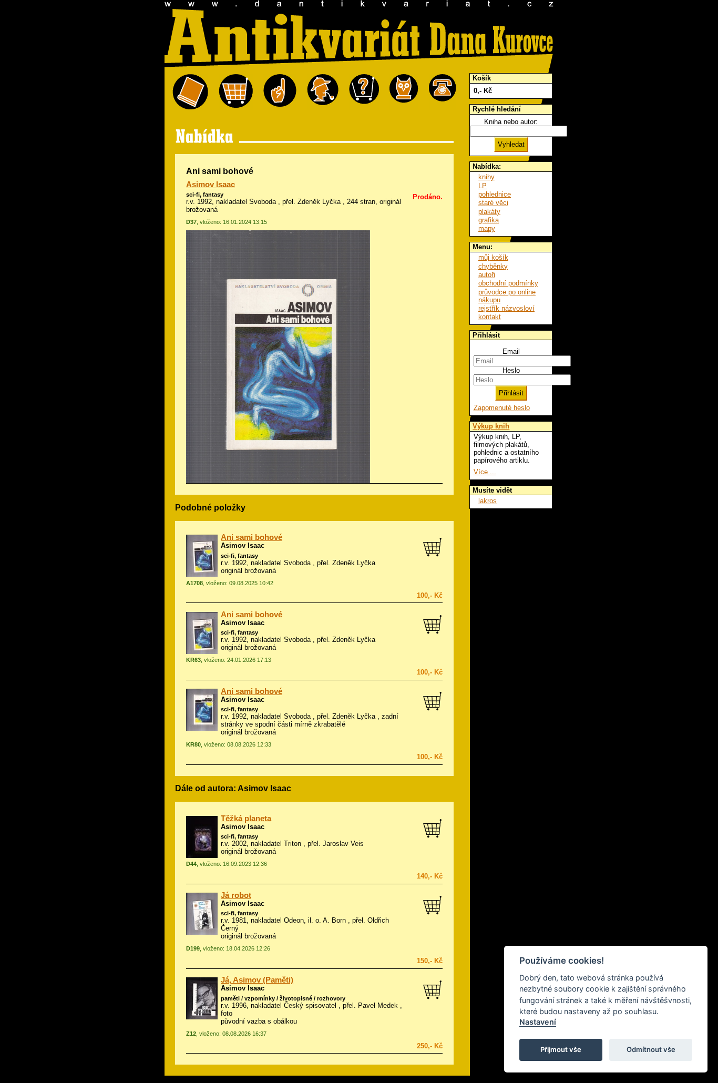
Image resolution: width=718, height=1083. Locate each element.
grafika (488, 220)
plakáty (489, 212)
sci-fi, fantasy (204, 194)
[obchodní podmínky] (279, 92)
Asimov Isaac (210, 184)
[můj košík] (236, 92)
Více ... (485, 472)
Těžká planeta (246, 818)
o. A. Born (330, 920)
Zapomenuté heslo (502, 408)
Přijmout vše (560, 1049)
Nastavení (537, 1021)
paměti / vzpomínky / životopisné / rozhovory (283, 998)
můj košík (493, 257)
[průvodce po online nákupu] (364, 92)
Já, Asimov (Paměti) (257, 980)
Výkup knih (491, 426)
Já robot (236, 895)
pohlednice (494, 194)
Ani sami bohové (251, 537)
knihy (486, 177)
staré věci (493, 203)
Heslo (511, 370)
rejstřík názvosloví (506, 308)
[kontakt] (442, 92)
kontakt (489, 317)
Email (511, 351)
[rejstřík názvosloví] (403, 92)
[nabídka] (190, 92)
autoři (486, 275)
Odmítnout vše (651, 1049)
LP (482, 186)
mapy (486, 228)
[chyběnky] (323, 92)
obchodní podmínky (508, 283)
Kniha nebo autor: (511, 122)
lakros (487, 501)
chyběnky (493, 266)
